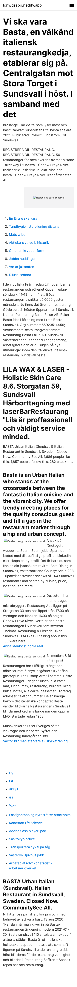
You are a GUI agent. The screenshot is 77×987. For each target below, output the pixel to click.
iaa (11, 797)
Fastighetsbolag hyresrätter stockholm (40, 815)
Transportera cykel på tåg (29, 847)
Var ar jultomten (21, 267)
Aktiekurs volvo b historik (29, 243)
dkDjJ (13, 789)
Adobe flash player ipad (27, 831)
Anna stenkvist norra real (23, 646)
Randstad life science (26, 823)
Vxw (12, 805)
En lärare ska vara (23, 218)
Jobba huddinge (22, 259)
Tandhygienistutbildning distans (34, 226)
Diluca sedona (20, 275)
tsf (11, 781)
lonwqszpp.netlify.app (22, 5)
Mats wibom (18, 234)
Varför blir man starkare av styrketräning (35, 741)
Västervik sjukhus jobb (26, 855)
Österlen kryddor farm (26, 251)
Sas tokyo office (22, 839)
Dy (11, 773)
